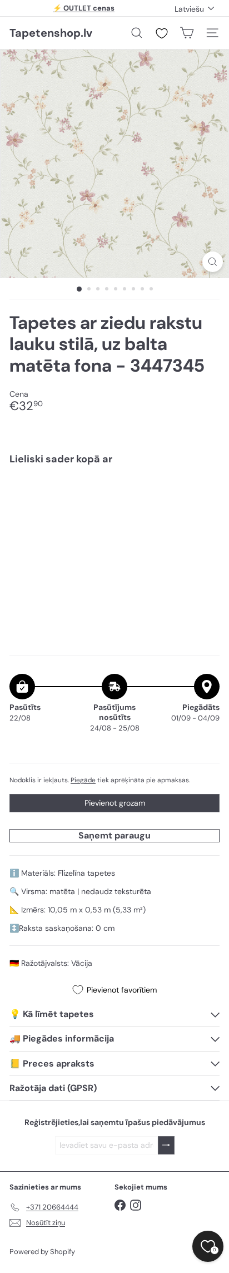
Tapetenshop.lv (50, 33)
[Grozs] (187, 33)
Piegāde (83, 780)
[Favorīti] (162, 33)
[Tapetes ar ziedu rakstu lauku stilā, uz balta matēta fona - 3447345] (114, 507)
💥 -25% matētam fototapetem (84, 12)
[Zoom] (212, 261)
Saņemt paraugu (114, 835)
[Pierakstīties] (166, 1145)
